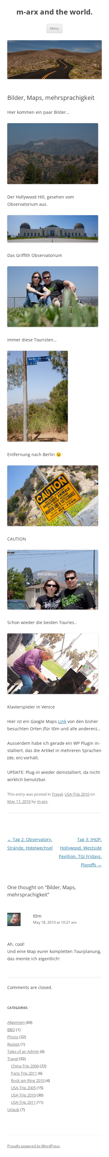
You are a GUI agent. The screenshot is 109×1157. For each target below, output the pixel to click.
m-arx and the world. (54, 12)
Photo (12, 1037)
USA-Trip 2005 (23, 1087)
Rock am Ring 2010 (28, 1080)
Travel (57, 794)
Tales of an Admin (23, 1051)
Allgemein (16, 1022)
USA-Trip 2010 (76, 794)
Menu (54, 28)
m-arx (42, 801)
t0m (37, 916)
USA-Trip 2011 (23, 1102)
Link (62, 721)
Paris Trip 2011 (24, 1073)
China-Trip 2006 (25, 1066)
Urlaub (13, 1109)
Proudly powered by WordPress (33, 1146)
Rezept (13, 1044)
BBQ (11, 1029)
